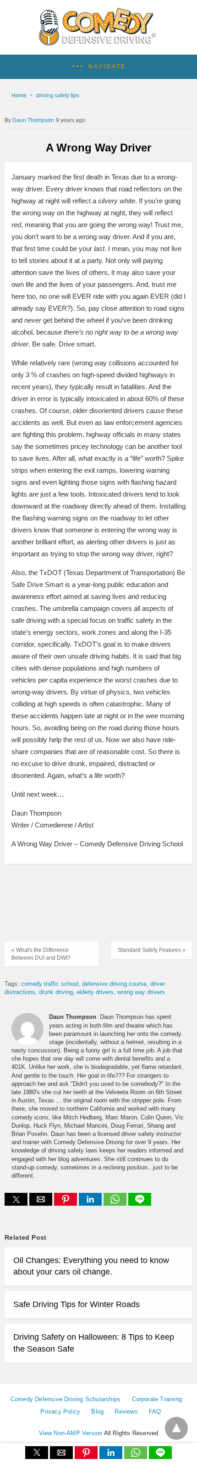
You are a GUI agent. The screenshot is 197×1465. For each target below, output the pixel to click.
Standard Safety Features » (152, 950)
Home (19, 95)
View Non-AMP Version (71, 1433)
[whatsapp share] (116, 1203)
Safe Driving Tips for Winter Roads (76, 1304)
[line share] (139, 1203)
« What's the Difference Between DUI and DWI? (41, 954)
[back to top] (176, 1428)
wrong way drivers (141, 992)
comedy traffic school (49, 983)
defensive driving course (114, 983)
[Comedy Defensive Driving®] (99, 42)
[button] (98, 67)
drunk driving (56, 992)
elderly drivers (95, 992)
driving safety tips (57, 95)
